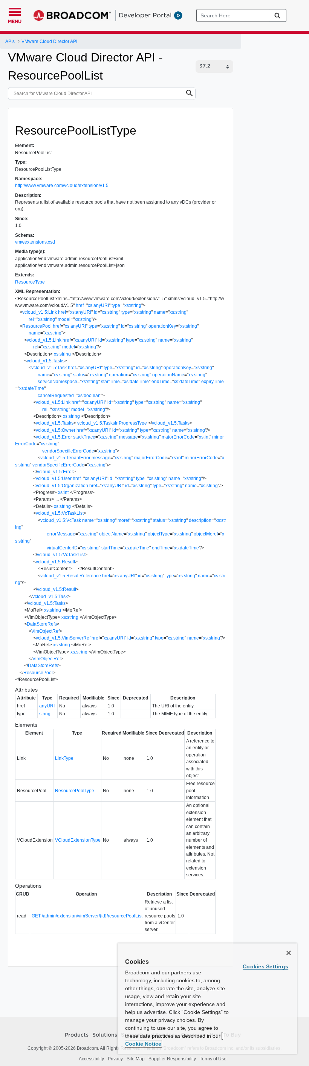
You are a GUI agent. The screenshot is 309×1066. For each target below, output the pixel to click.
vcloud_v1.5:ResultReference (70, 575)
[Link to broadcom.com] (72, 15)
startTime (110, 381)
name (159, 312)
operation (118, 374)
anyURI (47, 706)
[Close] (288, 953)
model (64, 319)
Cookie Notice (143, 1044)
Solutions (104, 1035)
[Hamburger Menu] (15, 11)
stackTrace (84, 437)
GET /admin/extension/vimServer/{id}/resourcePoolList (87, 916)
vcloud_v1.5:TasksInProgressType (112, 423)
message (128, 437)
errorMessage (61, 534)
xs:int (204, 437)
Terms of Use (213, 1058)
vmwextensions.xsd (35, 242)
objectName (111, 534)
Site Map (136, 1058)
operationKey (162, 326)
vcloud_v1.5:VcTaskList (60, 513)
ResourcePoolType (74, 790)
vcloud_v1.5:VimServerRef (63, 638)
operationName (168, 374)
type (116, 305)
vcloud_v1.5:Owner (55, 430)
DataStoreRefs (42, 624)
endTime (160, 381)
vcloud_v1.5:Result (55, 561)
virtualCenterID (62, 548)
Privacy (115, 1058)
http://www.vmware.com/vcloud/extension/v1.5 (62, 185)
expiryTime (212, 381)
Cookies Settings (265, 966)
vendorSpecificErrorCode (68, 451)
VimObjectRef (45, 631)
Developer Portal (145, 15)
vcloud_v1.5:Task (49, 367)
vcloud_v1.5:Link (39, 312)
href (80, 305)
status (79, 374)
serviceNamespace (57, 381)
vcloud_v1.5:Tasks (45, 361)
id (96, 312)
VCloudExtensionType (78, 840)
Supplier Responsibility (172, 1058)
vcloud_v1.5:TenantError (65, 457)
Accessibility (91, 1058)
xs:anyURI (98, 305)
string (44, 713)
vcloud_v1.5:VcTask (60, 520)
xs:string (132, 305)
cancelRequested (56, 395)
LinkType (64, 758)
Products (77, 1035)
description (200, 520)
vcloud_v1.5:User (54, 478)
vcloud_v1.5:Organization (62, 485)
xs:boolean (89, 395)
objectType (159, 534)
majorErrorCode (178, 437)
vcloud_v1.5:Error (54, 437)
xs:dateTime (136, 381)
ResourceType (30, 282)
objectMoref (206, 534)
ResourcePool (37, 326)
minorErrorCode (201, 457)
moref (123, 520)
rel (31, 319)
